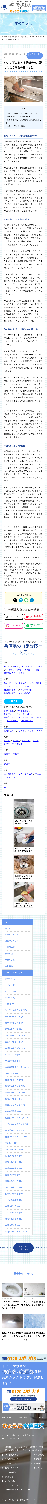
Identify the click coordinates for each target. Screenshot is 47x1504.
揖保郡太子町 (10, 673)
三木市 (38, 774)
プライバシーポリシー (14, 1485)
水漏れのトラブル (12, 1048)
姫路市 (7, 764)
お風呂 (8, 978)
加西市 (9, 686)
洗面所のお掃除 (12, 1219)
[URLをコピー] (32, 600)
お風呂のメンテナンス (14, 1118)
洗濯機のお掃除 (12, 1168)
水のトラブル (11, 1054)
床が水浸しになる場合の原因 (17, 117)
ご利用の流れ (11, 947)
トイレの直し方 (12, 1187)
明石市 (16, 666)
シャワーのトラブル (13, 1010)
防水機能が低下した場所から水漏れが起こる (23, 121)
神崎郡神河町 (10, 693)
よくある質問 (11, 1472)
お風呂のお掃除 (12, 1194)
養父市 (7, 787)
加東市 (18, 686)
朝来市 (39, 666)
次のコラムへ (40, 1248)
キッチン (9, 991)
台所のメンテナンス (13, 1137)
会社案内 (9, 966)
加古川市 (8, 683)
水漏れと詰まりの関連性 (16, 126)
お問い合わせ (11, 1481)
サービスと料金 (12, 934)
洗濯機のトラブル (12, 1016)
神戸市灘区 (23, 717)
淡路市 (27, 670)
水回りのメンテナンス (14, 1232)
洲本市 (39, 731)
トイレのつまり (12, 1149)
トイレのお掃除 (12, 1212)
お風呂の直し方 (12, 1181)
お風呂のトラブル (12, 1092)
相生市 (7, 666)
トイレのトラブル (12, 1035)
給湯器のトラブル (12, 1099)
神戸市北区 (9, 711)
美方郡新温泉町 (25, 774)
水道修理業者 (11, 1111)
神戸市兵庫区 (27, 721)
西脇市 (16, 754)
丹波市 (35, 741)
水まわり (9, 1143)
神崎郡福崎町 (24, 693)
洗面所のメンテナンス (14, 1130)
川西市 (27, 686)
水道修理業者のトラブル (15, 1067)
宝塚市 (16, 741)
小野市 (21, 673)
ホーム (8, 928)
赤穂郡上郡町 (27, 666)
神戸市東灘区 (12, 721)
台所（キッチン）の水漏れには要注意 (21, 113)
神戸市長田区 (10, 717)
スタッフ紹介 (39, 1455)
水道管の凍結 (11, 1061)
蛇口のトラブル (12, 1029)
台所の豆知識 (11, 1225)
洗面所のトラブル (12, 1086)
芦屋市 (9, 670)
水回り (8, 997)
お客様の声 (38, 1463)
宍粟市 (30, 731)
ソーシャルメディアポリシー (17, 1490)
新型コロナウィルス (13, 1105)
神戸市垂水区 (10, 714)
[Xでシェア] (15, 600)
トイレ (8, 985)
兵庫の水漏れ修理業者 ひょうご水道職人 (15, 37)
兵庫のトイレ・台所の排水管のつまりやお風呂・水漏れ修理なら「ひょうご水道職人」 (24, 1448)
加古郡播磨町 (35, 683)
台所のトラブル (12, 1080)
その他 (8, 1004)
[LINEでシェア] (26, 600)
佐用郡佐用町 (10, 731)
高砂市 (7, 741)
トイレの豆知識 (12, 1200)
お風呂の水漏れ (12, 1162)
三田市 (21, 731)
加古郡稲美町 (20, 683)
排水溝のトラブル (12, 1023)
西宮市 (7, 754)
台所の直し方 (11, 1206)
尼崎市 (18, 670)
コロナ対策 (10, 1073)
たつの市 (26, 741)
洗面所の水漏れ (12, 1156)
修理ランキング (12, 1468)
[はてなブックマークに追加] (21, 600)
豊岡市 (20, 744)
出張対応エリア (12, 941)
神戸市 (14, 701)
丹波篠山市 (9, 744)
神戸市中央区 (24, 714)
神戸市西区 (36, 717)
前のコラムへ (6, 1248)
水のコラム (33, 37)
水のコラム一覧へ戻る (23, 1247)
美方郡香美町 (10, 774)
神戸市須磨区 (22, 711)
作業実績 (9, 953)
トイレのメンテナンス (14, 1124)
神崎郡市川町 (26, 690)
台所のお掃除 (11, 1175)
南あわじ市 (11, 777)
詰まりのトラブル (12, 1042)
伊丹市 (36, 670)
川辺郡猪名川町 (10, 690)
